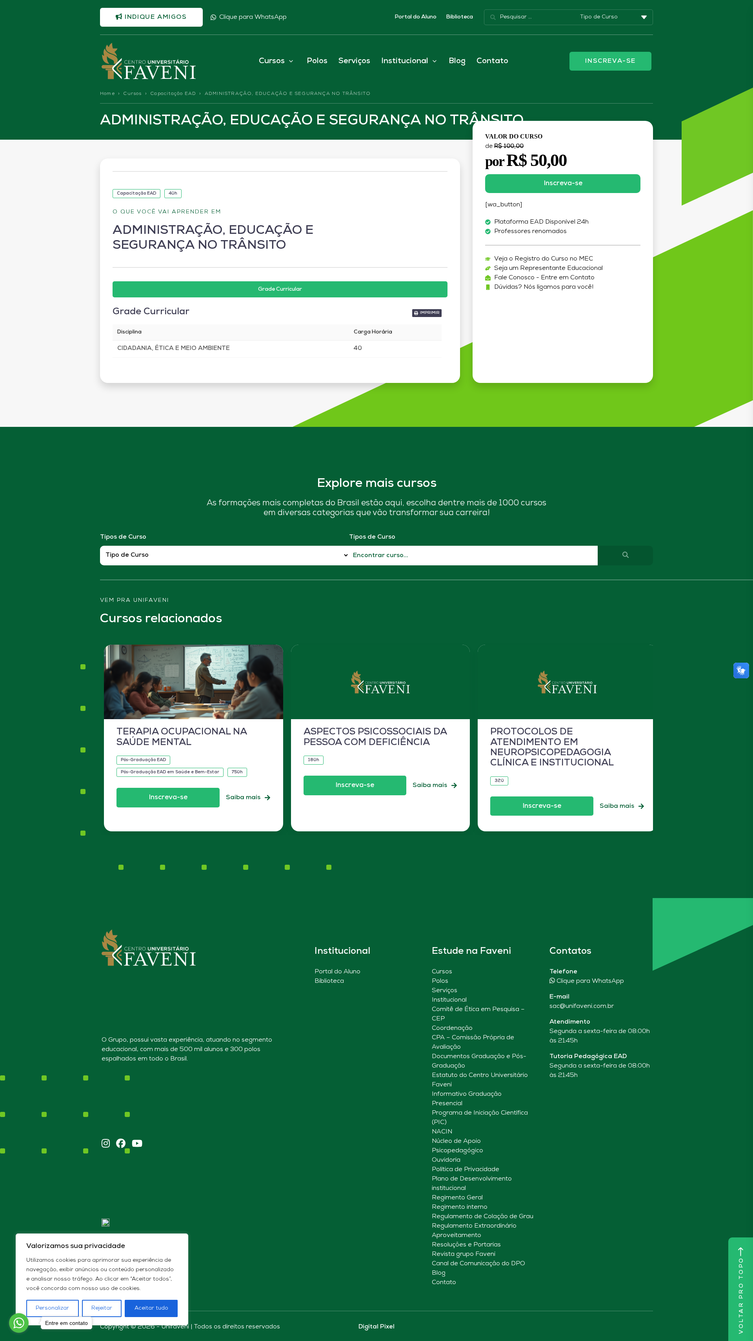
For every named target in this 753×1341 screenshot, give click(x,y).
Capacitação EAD (173, 93)
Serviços (354, 61)
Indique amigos (155, 17)
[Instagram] (106, 1144)
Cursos (132, 93)
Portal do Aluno (416, 17)
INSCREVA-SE (610, 61)
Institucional (449, 1000)
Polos (317, 61)
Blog (457, 61)
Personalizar (52, 1308)
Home (107, 93)
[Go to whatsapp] (19, 1323)
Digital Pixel (376, 1327)
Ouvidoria (446, 1160)
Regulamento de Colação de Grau (482, 1216)
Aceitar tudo (151, 1308)
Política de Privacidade (465, 1169)
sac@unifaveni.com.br (581, 1006)
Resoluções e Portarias (466, 1245)
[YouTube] (137, 1144)
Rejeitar (101, 1308)
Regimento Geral (457, 1198)
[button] (427, 313)
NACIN (442, 1132)
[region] (102, 1279)
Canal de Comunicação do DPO (478, 1264)
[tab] (280, 289)
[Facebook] (121, 1144)
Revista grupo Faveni (463, 1254)
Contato (492, 61)
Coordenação (452, 1028)
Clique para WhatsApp (253, 17)
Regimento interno (459, 1207)
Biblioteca (459, 17)
